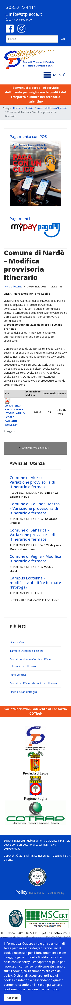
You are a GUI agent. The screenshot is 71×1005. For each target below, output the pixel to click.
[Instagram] (21, 28)
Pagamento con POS (28, 136)
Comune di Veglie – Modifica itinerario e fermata (35, 558)
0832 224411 (22, 7)
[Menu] (55, 75)
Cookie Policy (56, 892)
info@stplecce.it (25, 14)
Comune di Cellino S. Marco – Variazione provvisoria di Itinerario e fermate (35, 508)
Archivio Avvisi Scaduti (35, 448)
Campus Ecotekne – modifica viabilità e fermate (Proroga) (35, 582)
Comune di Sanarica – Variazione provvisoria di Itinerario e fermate (32, 535)
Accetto (12, 997)
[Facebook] (10, 28)
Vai (62, 39)
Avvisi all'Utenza (13, 286)
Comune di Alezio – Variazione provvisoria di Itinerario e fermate (32, 482)
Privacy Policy (35, 892)
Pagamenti (20, 218)
